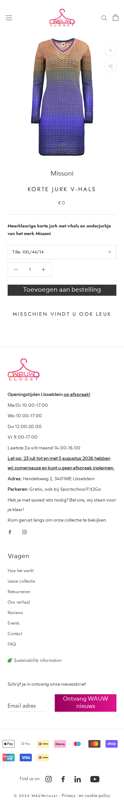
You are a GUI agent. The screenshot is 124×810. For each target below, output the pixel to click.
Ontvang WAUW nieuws (85, 702)
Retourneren (19, 591)
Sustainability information (37, 660)
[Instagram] (24, 531)
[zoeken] (104, 17)
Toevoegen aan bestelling (62, 289)
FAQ (12, 644)
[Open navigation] (9, 17)
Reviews (15, 612)
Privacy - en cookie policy (86, 795)
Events (13, 623)
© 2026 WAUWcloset (37, 795)
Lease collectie (21, 581)
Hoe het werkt (20, 570)
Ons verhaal (19, 602)
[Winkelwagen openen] (115, 17)
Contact (15, 633)
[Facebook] (10, 531)
